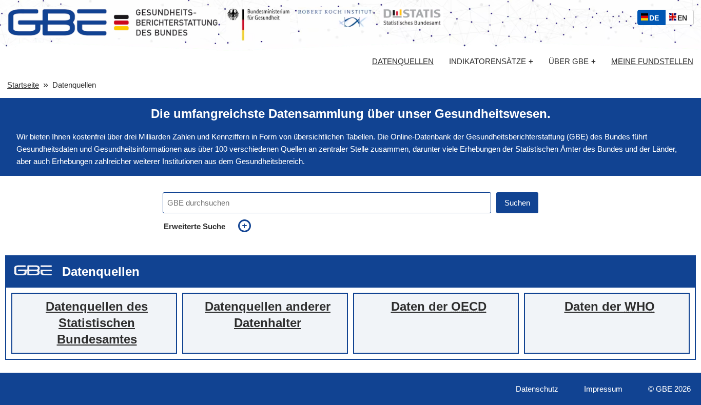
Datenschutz (537, 388)
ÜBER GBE (572, 61)
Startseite (23, 84)
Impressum (603, 388)
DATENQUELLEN (403, 61)
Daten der (438, 306)
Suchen (517, 202)
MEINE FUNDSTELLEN (652, 61)
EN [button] (684, 19)
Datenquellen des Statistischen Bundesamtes (97, 323)
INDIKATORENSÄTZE (491, 61)
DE (656, 19)
